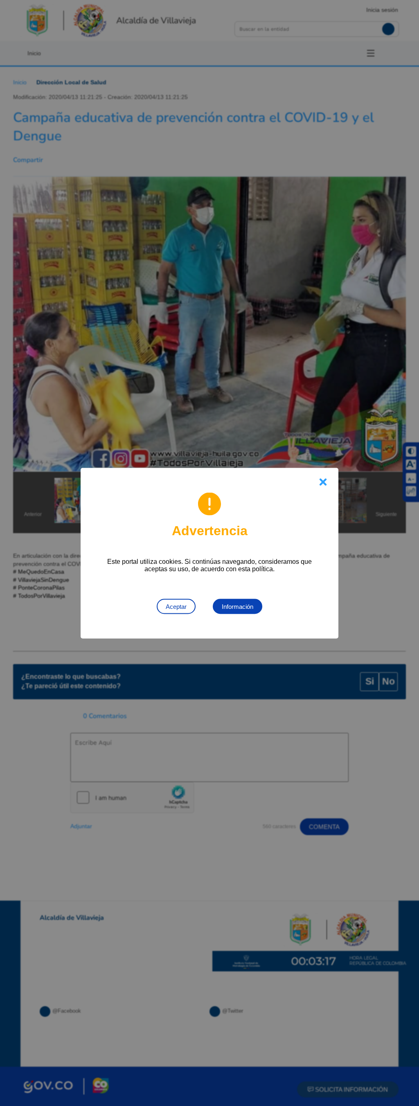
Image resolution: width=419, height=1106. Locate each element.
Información (237, 606)
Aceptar (176, 606)
